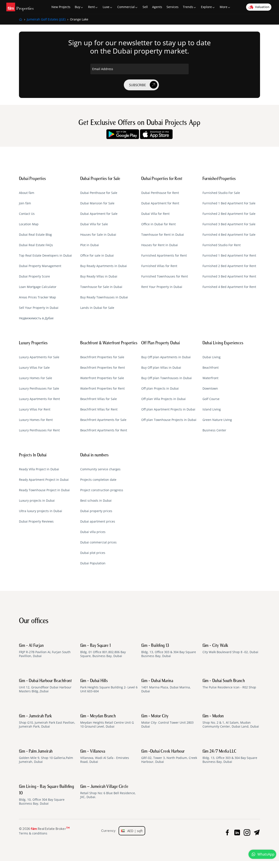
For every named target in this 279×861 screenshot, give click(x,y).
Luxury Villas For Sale (34, 368)
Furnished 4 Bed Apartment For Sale (228, 235)
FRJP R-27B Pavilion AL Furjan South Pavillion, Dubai (45, 651)
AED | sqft (134, 831)
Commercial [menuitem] (126, 7)
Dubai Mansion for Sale (97, 203)
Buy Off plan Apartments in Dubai (166, 357)
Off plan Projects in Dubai (160, 388)
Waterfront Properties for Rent (102, 388)
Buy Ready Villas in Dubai (98, 276)
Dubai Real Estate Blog (35, 235)
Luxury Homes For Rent (36, 420)
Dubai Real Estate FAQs (36, 245)
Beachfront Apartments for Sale (103, 420)
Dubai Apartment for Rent (160, 203)
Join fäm (25, 203)
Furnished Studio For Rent (221, 245)
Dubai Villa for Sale (94, 224)
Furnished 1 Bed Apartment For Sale (228, 203)
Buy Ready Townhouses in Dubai (104, 297)
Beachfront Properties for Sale (102, 357)
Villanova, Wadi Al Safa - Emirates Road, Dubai (104, 756)
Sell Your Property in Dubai (38, 308)
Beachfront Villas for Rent (98, 409)
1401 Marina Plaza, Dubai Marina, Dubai (166, 686)
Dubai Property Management (40, 266)
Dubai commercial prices (98, 542)
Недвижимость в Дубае (36, 318)
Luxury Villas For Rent (34, 409)
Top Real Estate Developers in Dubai (45, 255)
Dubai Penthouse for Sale (98, 193)
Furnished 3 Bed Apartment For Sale (228, 224)
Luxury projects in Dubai (37, 501)
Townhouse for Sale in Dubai (101, 287)
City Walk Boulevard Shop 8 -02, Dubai (230, 649)
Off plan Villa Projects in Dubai (163, 399)
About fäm (26, 193)
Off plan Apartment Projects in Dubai (168, 409)
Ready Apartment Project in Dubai (44, 480)
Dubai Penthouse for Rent (160, 193)
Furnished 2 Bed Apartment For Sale (228, 214)
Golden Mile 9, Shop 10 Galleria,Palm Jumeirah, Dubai (46, 756)
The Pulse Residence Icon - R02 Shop (229, 684)
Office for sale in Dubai (97, 255)
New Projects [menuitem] (60, 7)
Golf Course (210, 399)
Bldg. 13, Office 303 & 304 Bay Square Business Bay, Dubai (168, 651)
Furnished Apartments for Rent (164, 255)
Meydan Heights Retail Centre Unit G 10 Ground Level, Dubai (107, 721)
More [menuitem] (223, 7)
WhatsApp (265, 854)
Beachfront (210, 368)
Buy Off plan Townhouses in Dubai (166, 378)
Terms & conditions (33, 833)
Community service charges (100, 469)
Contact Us (27, 214)
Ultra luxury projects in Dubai (40, 511)
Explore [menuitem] (206, 7)
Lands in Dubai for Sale (97, 308)
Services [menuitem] (173, 7)
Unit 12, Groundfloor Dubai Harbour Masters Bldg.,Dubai (45, 686)
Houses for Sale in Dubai (98, 235)
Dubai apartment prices (97, 521)
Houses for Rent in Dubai (159, 245)
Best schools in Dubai (96, 501)
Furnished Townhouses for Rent (164, 276)
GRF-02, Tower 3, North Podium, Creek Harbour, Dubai (169, 756)
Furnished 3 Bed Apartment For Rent (229, 276)
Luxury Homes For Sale (35, 378)
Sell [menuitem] (145, 7)
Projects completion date (98, 480)
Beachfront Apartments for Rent (103, 430)
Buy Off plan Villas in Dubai (161, 368)
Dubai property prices (96, 511)
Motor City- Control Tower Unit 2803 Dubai (167, 721)
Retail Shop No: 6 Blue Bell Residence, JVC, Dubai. (108, 792)
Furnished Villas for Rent (159, 266)
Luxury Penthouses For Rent (39, 430)
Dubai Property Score (34, 276)
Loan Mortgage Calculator (37, 287)
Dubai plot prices (92, 553)
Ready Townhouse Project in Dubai (44, 490)
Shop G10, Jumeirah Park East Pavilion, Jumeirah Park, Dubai (47, 721)
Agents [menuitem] (157, 7)
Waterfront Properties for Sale (102, 378)
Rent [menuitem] (91, 7)
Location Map (29, 224)
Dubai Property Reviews (36, 521)
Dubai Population (92, 563)
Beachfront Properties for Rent (102, 368)
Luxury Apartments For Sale (39, 357)
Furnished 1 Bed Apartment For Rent (229, 255)
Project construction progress (101, 490)
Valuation (262, 7)
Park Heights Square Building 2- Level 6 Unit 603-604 (109, 686)
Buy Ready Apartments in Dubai (103, 266)
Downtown (210, 388)
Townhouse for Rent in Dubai (162, 235)
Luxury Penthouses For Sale (39, 388)
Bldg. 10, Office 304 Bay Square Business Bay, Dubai (46, 795)
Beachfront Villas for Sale (98, 399)
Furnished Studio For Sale (221, 193)
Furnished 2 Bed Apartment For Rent (229, 266)
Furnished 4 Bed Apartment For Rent (229, 287)
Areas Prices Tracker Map (37, 297)
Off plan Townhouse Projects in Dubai (168, 420)
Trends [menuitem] (188, 7)
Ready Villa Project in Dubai (39, 469)
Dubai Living (211, 357)
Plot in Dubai (89, 245)
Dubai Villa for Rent (155, 214)
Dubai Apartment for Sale (98, 214)
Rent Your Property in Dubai (161, 287)
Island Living (211, 409)
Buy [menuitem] (77, 7)
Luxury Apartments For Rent (39, 399)
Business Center (214, 430)
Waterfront (210, 378)
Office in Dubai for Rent (158, 224)
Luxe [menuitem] (106, 7)
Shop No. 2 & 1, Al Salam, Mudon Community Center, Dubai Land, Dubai (230, 721)
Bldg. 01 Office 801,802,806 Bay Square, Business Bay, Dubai (103, 651)
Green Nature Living (217, 420)
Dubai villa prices (92, 532)
